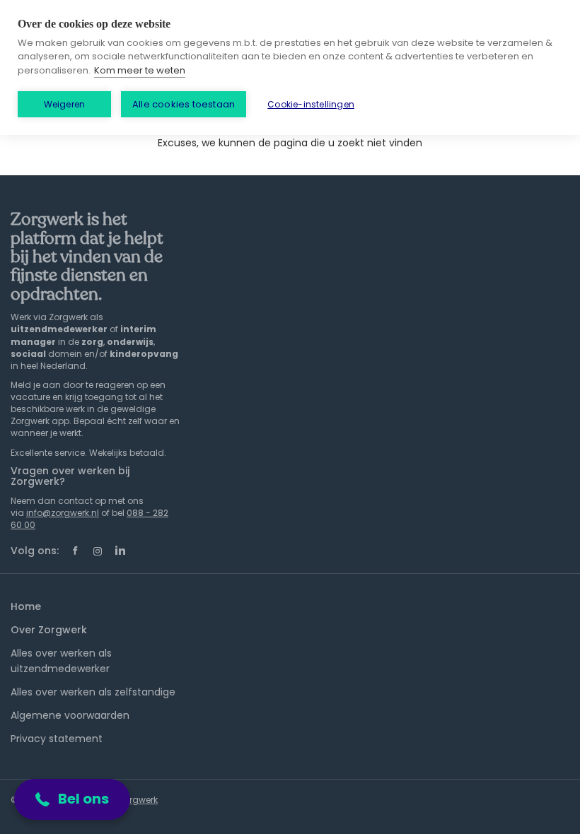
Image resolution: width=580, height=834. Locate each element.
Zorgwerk (138, 800)
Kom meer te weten (139, 70)
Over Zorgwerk (49, 630)
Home (26, 606)
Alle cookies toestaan (183, 104)
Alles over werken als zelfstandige (93, 692)
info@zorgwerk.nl (62, 513)
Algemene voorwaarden (70, 715)
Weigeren (65, 104)
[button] (72, 799)
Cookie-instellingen (310, 104)
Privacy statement (57, 739)
